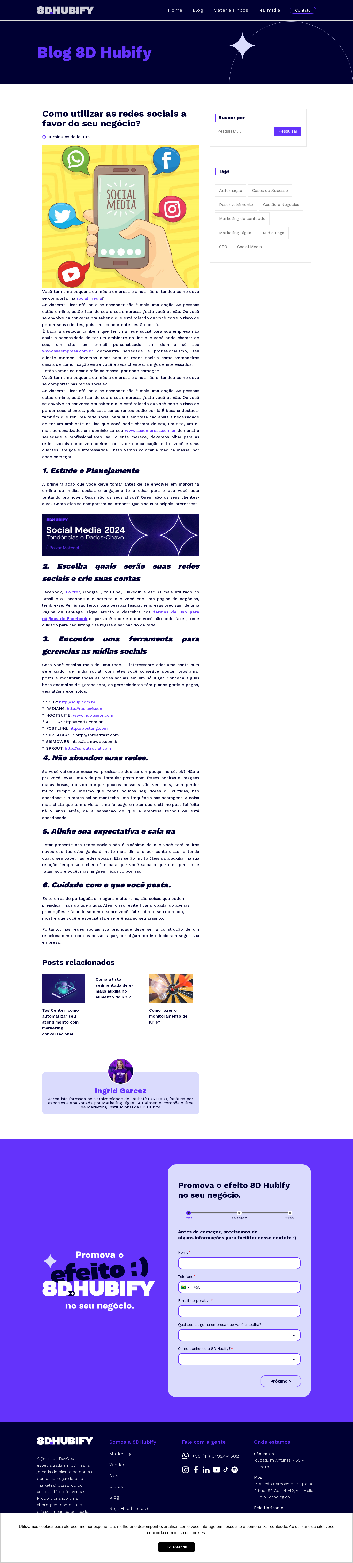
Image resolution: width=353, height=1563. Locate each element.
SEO (223, 246)
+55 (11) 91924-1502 (215, 1456)
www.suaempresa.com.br (67, 350)
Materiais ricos (230, 10)
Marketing (120, 1453)
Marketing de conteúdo (242, 218)
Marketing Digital (236, 232)
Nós (113, 1475)
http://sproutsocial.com (88, 748)
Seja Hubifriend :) (128, 1508)
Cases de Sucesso (270, 190)
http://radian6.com (85, 708)
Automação (230, 190)
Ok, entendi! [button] (176, 1547)
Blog (198, 10)
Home (175, 10)
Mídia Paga (274, 232)
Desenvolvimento (236, 204)
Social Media (249, 246)
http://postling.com (89, 728)
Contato (303, 10)
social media (89, 298)
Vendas (117, 1464)
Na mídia (269, 10)
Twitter (72, 592)
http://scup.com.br (77, 702)
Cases (116, 1486)
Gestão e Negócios (281, 204)
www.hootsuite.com (93, 715)
